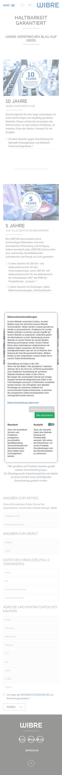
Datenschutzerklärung (17, 403)
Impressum (34, 403)
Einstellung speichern (42, 409)
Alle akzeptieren (44, 415)
